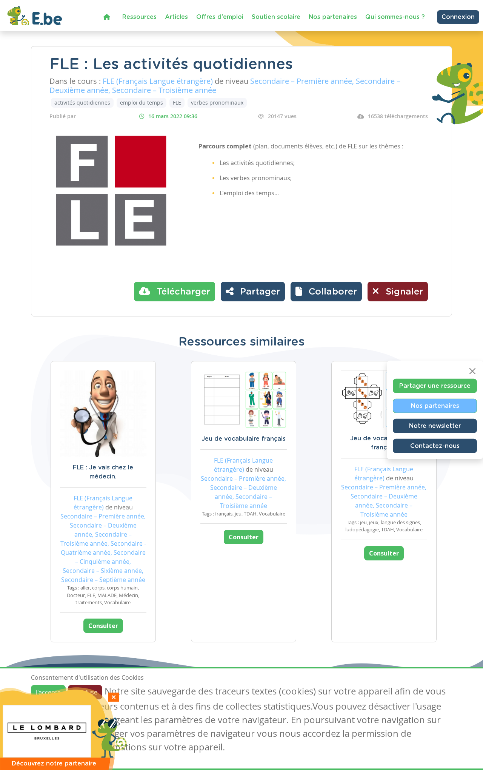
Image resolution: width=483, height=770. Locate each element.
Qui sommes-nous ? (395, 17)
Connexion (458, 17)
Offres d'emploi (219, 17)
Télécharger (182, 291)
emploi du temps (141, 102)
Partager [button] (258, 291)
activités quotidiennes (82, 102)
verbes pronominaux (217, 102)
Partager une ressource (435, 386)
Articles (176, 17)
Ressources (139, 17)
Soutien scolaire (276, 17)
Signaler (403, 291)
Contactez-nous (435, 446)
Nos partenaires (333, 17)
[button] (326, 291)
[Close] (472, 370)
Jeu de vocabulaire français (244, 439)
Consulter (103, 626)
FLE (177, 102)
